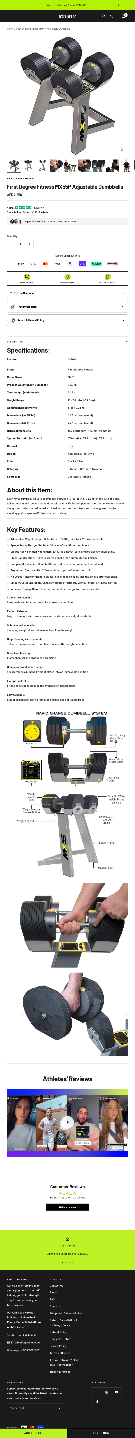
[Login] (111, 16)
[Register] (59, 1408)
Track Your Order (60, 1371)
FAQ (52, 1299)
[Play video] (67, 1122)
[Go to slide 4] (72, 1262)
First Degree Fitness (21, 178)
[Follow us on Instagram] (107, 1392)
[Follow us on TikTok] (97, 1402)
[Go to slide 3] (69, 1262)
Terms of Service (60, 1352)
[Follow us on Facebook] (97, 1392)
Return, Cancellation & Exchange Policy (64, 1322)
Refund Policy (58, 1332)
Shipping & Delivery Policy (66, 1313)
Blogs (53, 1292)
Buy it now (101, 1433)
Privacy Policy (58, 1345)
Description (15, 341)
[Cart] (123, 16)
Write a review (67, 1207)
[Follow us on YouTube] (116, 1392)
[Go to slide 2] (65, 1262)
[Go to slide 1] (62, 1262)
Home (10, 28)
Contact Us (56, 1285)
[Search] (103, 16)
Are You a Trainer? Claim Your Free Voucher (64, 1362)
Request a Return (60, 1338)
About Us (55, 1306)
